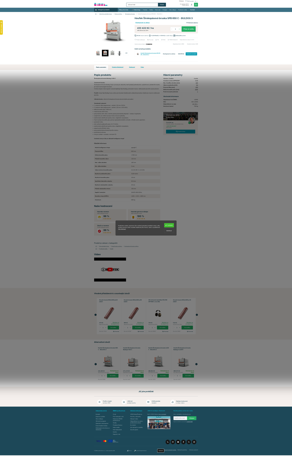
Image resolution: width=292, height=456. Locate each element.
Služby (115, 423)
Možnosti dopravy (193, 22)
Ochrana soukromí (193, 450)
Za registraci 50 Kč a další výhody (184, 5)
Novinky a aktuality (135, 416)
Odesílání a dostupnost (102, 423)
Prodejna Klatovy (117, 425)
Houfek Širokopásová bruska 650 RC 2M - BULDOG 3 (150, 53)
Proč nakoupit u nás (118, 416)
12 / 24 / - (195, 104)
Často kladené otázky (101, 426)
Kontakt (98, 414)
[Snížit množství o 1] (171, 29)
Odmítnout (169, 231)
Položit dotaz (181, 131)
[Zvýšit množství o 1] (179, 29)
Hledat (162, 4)
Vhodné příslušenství (117, 67)
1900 (196, 89)
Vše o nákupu (99, 419)
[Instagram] (194, 441)
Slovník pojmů (134, 430)
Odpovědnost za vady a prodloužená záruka (136, 422)
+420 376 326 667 (171, 126)
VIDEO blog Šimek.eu (136, 414)
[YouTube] (178, 441)
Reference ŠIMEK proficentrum (117, 419)
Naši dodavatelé (117, 430)
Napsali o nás (116, 434)
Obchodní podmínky (182, 450)
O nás (114, 414)
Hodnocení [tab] (132, 67)
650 (197, 87)
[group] (108, 364)
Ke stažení (133, 425)
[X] (189, 442)
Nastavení (161, 450)
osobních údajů (190, 421)
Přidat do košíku (188, 29)
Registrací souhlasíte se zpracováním (183, 421)
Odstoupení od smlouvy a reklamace (103, 429)
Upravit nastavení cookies (170, 450)
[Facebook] (183, 441)
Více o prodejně (162, 414)
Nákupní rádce (134, 419)
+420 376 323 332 (168, 442)
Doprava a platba (100, 416)
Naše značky (116, 427)
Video (142, 67)
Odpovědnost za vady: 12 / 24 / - (187, 39)
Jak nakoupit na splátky (136, 427)
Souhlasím (170, 225)
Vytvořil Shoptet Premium (141, 450)
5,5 (197, 85)
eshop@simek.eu (173, 442)
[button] (96, 315)
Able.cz (130, 450)
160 (197, 83)
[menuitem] (123, 10)
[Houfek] (148, 44)
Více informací (122, 229)
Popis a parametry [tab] (101, 67)
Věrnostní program (101, 421)
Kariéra (115, 432)
